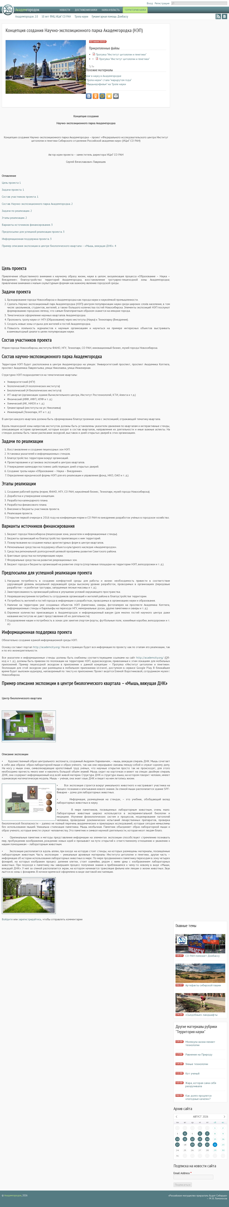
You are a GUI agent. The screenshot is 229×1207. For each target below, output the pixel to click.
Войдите (7, 919)
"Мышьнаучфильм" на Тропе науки (106, 84)
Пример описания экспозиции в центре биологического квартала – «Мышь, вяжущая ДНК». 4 (59, 246)
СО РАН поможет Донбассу (202, 955)
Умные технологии (196, 1064)
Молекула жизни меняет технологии (200, 1043)
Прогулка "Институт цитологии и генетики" (121, 54)
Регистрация (162, 3)
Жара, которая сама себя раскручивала (200, 1084)
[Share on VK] (89, 96)
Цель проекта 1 (11, 182)
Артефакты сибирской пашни (203, 985)
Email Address (182, 1173)
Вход (150, 3)
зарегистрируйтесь (29, 919)
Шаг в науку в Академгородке (103, 76)
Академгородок (12, 1195)
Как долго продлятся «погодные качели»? (198, 1097)
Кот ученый (192, 1073)
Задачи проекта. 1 (13, 189)
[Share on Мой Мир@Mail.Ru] (102, 96)
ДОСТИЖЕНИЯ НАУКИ (86, 10)
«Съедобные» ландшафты (201, 1015)
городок (27, 9)
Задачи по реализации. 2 (17, 210)
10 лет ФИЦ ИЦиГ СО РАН (56, 16)
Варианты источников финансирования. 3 (27, 224)
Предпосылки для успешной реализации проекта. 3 (33, 231)
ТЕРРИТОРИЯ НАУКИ (135, 10)
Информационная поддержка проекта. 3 (27, 239)
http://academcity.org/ (46, 647)
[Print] (116, 96)
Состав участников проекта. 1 (20, 196)
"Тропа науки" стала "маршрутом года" (109, 80)
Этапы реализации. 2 (14, 217)
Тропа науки (81, 16)
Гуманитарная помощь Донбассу (110, 16)
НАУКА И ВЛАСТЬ (111, 10)
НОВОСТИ (65, 10)
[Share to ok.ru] (95, 96)
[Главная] (8, 9)
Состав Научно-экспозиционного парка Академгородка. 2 (37, 204)
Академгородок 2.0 (26, 16)
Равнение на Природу (198, 1054)
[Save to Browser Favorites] (109, 96)
